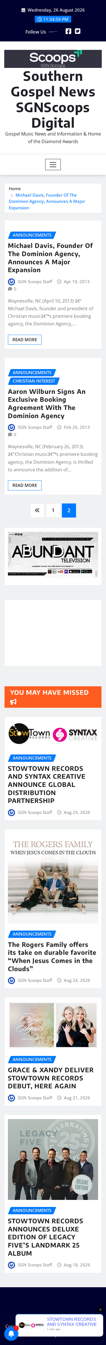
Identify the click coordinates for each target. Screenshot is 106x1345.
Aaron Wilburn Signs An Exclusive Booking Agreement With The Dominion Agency (47, 403)
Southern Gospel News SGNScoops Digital (53, 99)
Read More (24, 339)
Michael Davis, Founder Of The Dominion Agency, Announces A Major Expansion (47, 201)
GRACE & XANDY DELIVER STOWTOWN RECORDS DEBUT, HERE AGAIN (51, 1078)
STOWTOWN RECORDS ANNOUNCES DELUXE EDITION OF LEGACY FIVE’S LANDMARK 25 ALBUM (45, 1237)
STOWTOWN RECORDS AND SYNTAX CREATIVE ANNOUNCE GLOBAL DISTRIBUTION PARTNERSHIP (47, 784)
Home (15, 188)
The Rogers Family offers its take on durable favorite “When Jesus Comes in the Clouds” (52, 956)
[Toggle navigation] (53, 164)
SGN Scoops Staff (35, 281)
